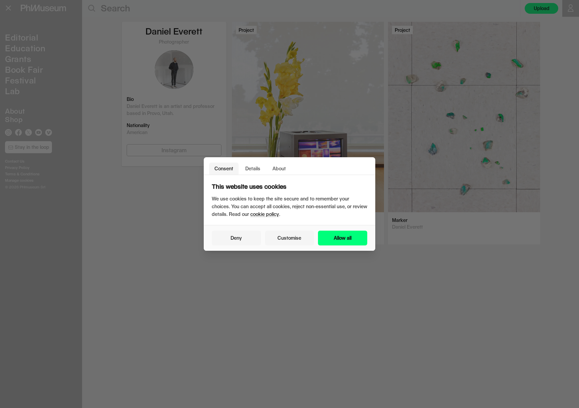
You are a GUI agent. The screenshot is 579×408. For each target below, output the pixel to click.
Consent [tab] (223, 168)
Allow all (342, 238)
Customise (289, 238)
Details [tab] (252, 168)
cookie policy (264, 214)
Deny (236, 238)
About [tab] (279, 168)
